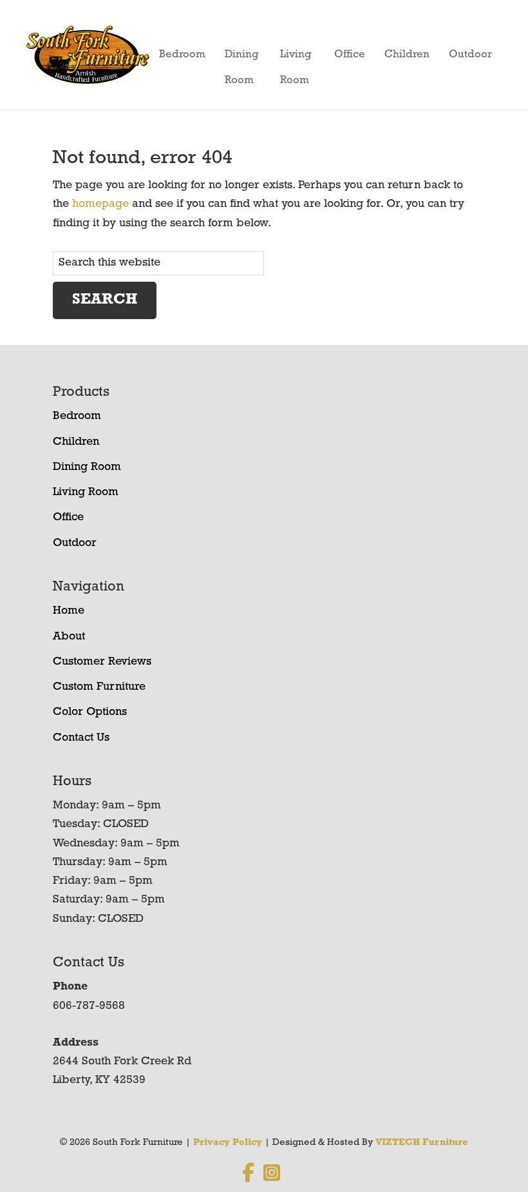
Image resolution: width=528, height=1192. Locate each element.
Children (406, 54)
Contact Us (81, 738)
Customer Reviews (102, 662)
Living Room (296, 58)
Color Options (90, 712)
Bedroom (182, 54)
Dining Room (242, 58)
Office (349, 54)
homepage (100, 204)
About (69, 637)
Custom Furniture (99, 687)
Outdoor (470, 54)
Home (68, 611)
